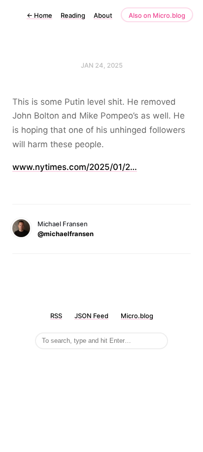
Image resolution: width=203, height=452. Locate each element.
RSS (56, 316)
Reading (73, 15)
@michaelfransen (65, 234)
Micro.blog (137, 316)
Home (39, 15)
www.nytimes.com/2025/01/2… (74, 167)
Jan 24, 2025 (102, 65)
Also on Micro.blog (157, 15)
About (103, 15)
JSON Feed (91, 316)
